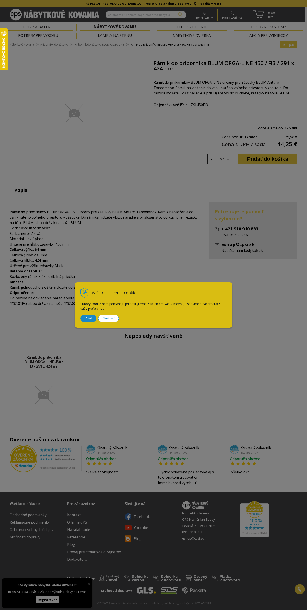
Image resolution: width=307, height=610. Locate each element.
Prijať (88, 318)
